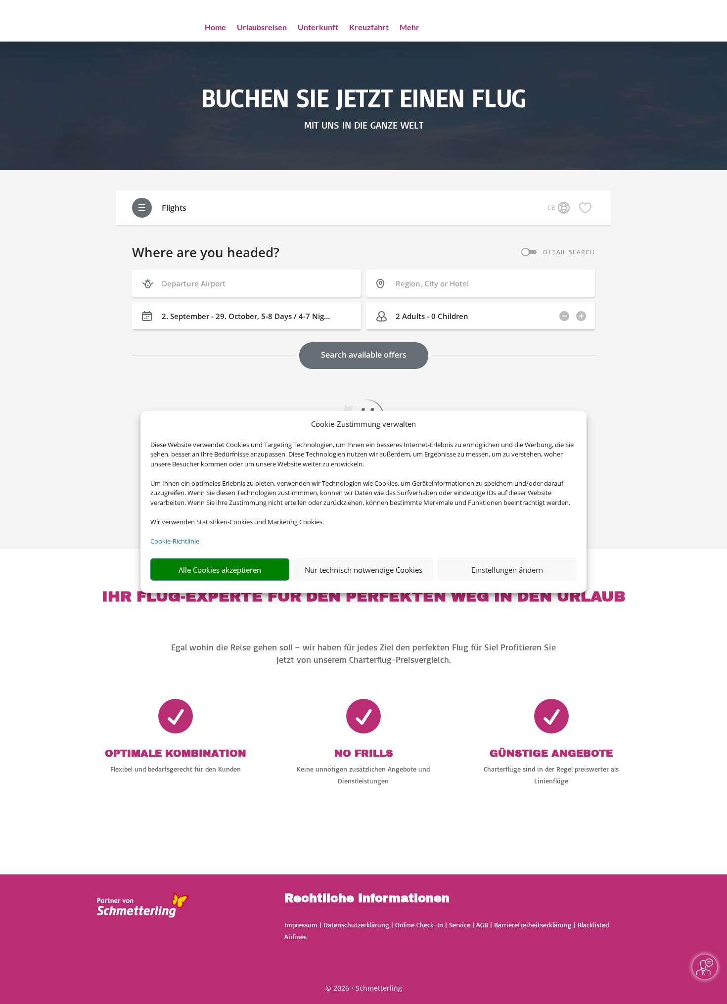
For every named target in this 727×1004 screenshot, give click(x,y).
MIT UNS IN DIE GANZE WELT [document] (363, 125)
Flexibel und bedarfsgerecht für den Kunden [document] (175, 769)
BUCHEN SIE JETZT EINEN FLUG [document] (363, 97)
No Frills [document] (363, 753)
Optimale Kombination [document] (175, 753)
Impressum (301, 924)
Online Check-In (419, 924)
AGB (482, 924)
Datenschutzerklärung (356, 924)
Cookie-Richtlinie (174, 541)
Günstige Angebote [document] (551, 753)
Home (215, 28)
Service (459, 924)
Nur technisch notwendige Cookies (363, 570)
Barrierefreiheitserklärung (533, 924)
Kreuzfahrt (369, 28)
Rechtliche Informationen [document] (367, 899)
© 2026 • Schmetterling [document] (363, 988)
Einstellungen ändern (507, 570)
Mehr (409, 28)
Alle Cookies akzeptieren (220, 570)
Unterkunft (318, 28)
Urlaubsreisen (262, 28)
